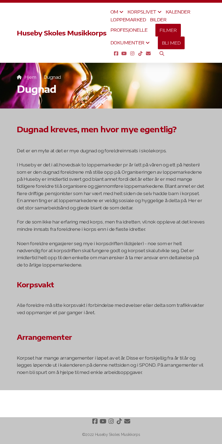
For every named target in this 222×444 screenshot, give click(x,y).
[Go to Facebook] (116, 53)
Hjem (30, 77)
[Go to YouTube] (124, 53)
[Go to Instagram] (132, 53)
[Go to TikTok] (140, 53)
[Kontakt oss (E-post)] (148, 53)
